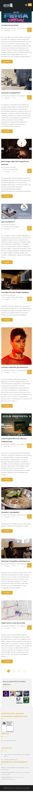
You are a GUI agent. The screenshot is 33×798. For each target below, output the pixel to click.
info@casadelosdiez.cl (10, 751)
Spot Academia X (8, 220)
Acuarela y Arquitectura (10, 91)
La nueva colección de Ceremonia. (14, 365)
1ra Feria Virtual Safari (9, 25)
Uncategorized (13, 167)
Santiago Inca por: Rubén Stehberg (15, 290)
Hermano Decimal (9, 28)
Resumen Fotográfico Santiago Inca (15, 553)
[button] (2, 78)
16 (29, 226)
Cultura (11, 225)
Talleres (5, 167)
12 (29, 29)
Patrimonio (19, 295)
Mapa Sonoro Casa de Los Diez (13, 615)
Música (24, 507)
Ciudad (8, 295)
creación (5, 225)
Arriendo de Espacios (10, 732)
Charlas (22, 28)
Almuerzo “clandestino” (10, 504)
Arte (18, 28)
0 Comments (7, 30)
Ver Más (6, 61)
